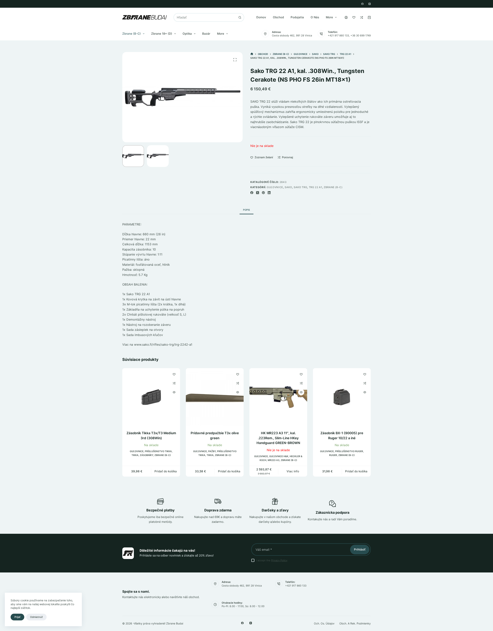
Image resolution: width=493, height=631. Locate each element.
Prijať (17, 616)
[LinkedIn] (269, 192)
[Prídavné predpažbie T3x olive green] (215, 397)
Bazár (206, 33)
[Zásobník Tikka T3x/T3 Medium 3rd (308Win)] (151, 397)
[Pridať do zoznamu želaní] (174, 374)
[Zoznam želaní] (353, 17)
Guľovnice (275, 187)
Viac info (293, 471)
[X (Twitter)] (257, 192)
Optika (187, 33)
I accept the (271, 560)
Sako (288, 187)
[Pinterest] (263, 192)
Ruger (333, 455)
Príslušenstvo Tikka (158, 451)
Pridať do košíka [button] (165, 471)
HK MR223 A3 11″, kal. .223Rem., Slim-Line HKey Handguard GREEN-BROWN (278, 438)
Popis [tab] (246, 209)
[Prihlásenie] (346, 17)
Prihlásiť (360, 549)
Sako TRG (300, 187)
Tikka (135, 455)
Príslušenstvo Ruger (349, 451)
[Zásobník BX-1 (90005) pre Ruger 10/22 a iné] (342, 397)
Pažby (212, 451)
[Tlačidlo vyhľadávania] (240, 17)
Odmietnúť (36, 616)
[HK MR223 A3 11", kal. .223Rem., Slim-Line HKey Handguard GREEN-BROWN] (278, 397)
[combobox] (205, 17)
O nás (315, 17)
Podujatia (297, 17)
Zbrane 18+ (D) (161, 33)
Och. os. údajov (324, 623)
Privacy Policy (279, 560)
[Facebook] (362, 4)
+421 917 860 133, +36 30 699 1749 (349, 35)
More (329, 17)
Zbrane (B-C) (131, 33)
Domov (261, 17)
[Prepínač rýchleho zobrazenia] (174, 392)
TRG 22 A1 (315, 187)
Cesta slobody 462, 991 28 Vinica (292, 35)
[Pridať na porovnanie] (174, 383)
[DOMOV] (251, 54)
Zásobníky (146, 455)
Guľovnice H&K (278, 456)
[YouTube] (369, 4)
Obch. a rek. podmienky (355, 623)
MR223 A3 (273, 460)
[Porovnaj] (361, 17)
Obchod (278, 17)
